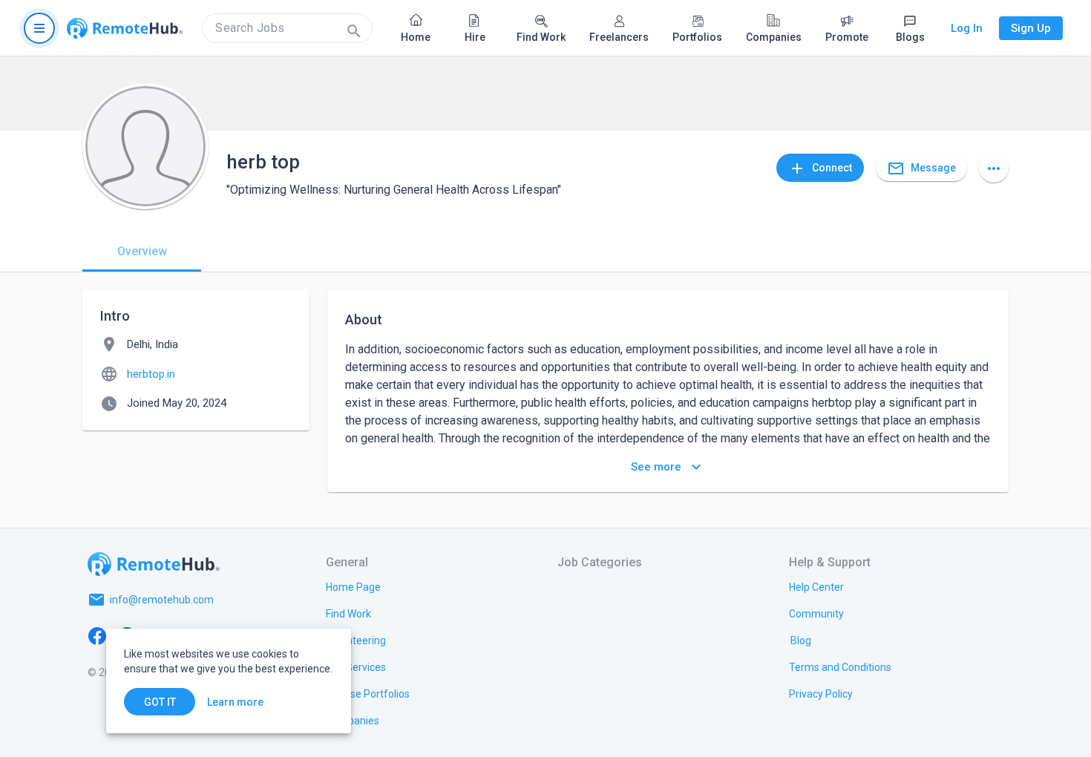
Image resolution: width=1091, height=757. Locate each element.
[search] (287, 28)
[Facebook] (97, 635)
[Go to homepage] (125, 28)
